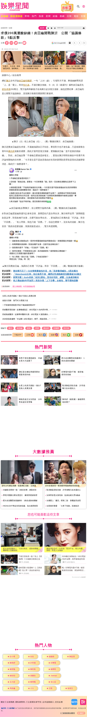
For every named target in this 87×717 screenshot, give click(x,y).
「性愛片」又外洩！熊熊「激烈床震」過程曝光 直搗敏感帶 (10, 67)
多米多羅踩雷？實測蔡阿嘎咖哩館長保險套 (62, 486)
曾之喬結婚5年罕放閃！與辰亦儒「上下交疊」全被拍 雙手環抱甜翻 (45, 280)
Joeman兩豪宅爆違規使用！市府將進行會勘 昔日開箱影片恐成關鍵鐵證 (32, 67)
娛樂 (10, 28)
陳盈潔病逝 (17, 16)
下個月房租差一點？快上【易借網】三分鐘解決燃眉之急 (30, 557)
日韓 (69, 16)
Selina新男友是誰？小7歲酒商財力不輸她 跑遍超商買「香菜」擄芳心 (54, 67)
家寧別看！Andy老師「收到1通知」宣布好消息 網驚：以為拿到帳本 (46, 277)
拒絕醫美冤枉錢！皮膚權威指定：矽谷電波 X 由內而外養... (25, 310)
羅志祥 (11, 151)
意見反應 (59, 702)
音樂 (83, 16)
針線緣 (4, 16)
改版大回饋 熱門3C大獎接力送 (15, 300)
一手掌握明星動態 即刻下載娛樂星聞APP (18, 305)
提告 (4, 89)
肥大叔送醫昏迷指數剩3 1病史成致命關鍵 (20, 501)
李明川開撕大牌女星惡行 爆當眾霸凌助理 (20, 495)
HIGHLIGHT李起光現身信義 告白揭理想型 (20, 506)
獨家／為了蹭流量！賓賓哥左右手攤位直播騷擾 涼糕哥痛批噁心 (75, 67)
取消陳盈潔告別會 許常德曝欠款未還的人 (63, 490)
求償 (8, 89)
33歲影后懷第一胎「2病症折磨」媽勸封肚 (19, 490)
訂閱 (28, 335)
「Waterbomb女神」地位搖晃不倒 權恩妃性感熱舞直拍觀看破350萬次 (47, 274)
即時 (27, 16)
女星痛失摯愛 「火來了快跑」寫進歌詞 (62, 506)
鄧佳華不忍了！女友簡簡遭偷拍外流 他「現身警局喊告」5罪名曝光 (45, 271)
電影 (76, 16)
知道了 (82, 713)
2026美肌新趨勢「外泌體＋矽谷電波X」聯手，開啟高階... (25, 319)
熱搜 (41, 16)
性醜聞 (28, 80)
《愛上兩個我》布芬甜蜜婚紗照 (23, 286)
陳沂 (8, 80)
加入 (40, 335)
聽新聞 (42, 28)
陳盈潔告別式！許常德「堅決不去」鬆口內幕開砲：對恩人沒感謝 (64, 549)
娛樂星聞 (4, 28)
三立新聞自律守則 (33, 702)
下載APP (17, 335)
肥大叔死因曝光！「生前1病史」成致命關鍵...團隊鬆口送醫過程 (21, 549)
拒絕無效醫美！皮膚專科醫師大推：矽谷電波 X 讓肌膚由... (25, 314)
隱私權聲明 (20, 702)
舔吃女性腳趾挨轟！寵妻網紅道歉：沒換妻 (19, 486)
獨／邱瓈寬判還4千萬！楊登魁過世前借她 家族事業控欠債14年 (73, 569)
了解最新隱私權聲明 (68, 713)
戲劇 (62, 16)
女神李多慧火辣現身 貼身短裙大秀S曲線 (63, 495)
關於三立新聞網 (7, 702)
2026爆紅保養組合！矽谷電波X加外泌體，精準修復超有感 (74, 557)
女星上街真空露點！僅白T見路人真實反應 (19, 296)
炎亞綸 (22, 80)
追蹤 (52, 335)
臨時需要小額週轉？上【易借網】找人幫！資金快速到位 (30, 569)
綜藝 (55, 16)
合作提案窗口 (48, 702)
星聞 (48, 16)
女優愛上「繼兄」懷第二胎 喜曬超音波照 (63, 501)
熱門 (34, 16)
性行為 (26, 85)
